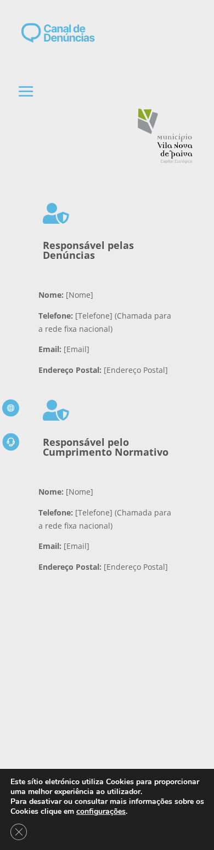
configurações (101, 812)
